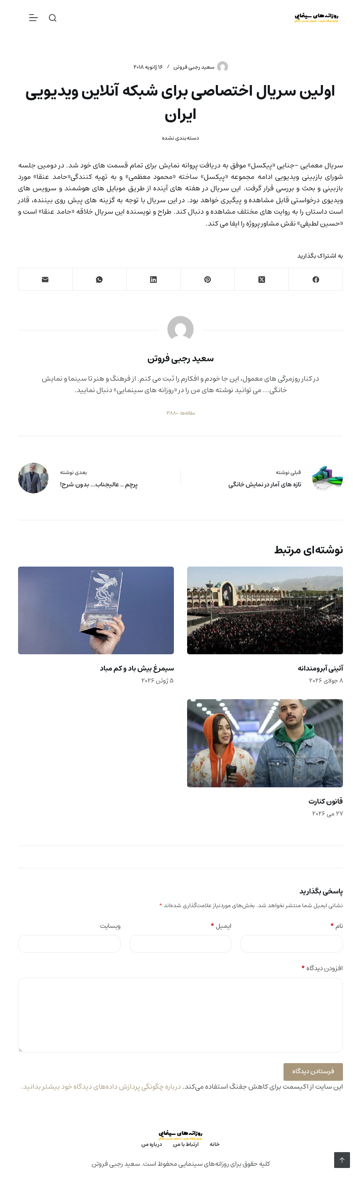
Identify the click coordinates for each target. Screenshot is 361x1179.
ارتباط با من (186, 1144)
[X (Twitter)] (261, 279)
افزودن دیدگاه (322, 968)
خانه (215, 1144)
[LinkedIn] (153, 279)
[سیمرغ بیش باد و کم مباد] (96, 610)
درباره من (151, 1144)
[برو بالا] (342, 1160)
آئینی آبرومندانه (320, 668)
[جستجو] (52, 18)
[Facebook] (315, 279)
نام (336, 926)
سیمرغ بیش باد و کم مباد (137, 668)
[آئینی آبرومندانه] (265, 610)
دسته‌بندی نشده (180, 138)
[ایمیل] (45, 279)
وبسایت (110, 926)
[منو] (33, 17)
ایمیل (221, 926)
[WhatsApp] (99, 279)
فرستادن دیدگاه (313, 1071)
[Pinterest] (207, 279)
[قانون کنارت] (265, 743)
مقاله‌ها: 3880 (180, 413)
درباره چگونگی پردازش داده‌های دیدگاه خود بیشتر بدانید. (101, 1086)
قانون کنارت (326, 801)
